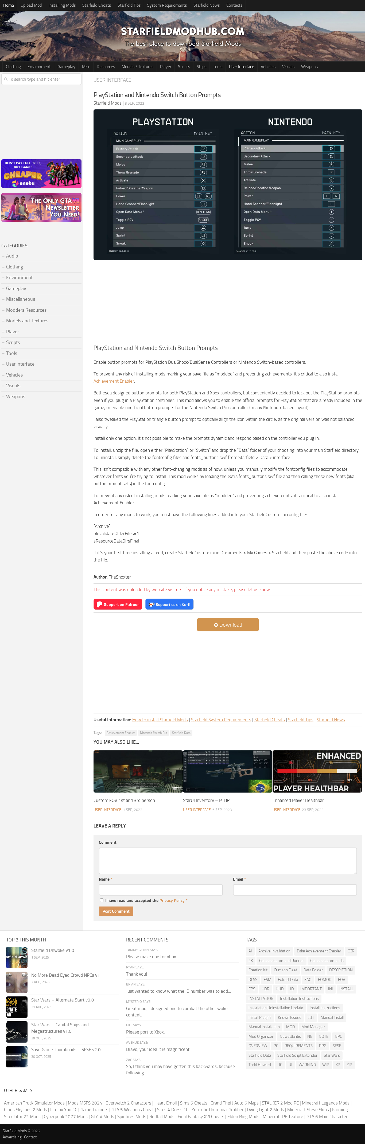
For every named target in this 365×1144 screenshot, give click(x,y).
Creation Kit (257, 970)
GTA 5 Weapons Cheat (132, 1109)
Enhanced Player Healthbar (298, 800)
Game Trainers (94, 1109)
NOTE (323, 1036)
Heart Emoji (165, 1103)
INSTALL (346, 989)
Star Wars (332, 1055)
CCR (351, 951)
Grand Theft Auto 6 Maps (235, 1103)
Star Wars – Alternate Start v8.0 (62, 1000)
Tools (217, 66)
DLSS (252, 979)
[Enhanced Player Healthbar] (317, 771)
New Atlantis (290, 1036)
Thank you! (136, 974)
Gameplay (66, 66)
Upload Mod (31, 5)
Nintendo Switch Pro (153, 733)
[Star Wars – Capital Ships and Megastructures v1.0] (17, 1032)
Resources (106, 66)
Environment (39, 66)
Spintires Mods (131, 1116)
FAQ (308, 979)
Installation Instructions (299, 998)
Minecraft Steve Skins (308, 1109)
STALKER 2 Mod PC (280, 1103)
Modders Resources (26, 310)
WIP (325, 1064)
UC (279, 1064)
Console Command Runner (281, 960)
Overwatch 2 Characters (128, 1103)
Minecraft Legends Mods (326, 1103)
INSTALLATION (261, 998)
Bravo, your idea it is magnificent (157, 1049)
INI (330, 989)
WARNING (307, 1064)
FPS (251, 989)
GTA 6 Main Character (327, 1116)
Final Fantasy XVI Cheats (201, 1116)
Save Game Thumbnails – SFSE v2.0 (66, 1049)
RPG (322, 1045)
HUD (280, 989)
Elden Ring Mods (243, 1116)
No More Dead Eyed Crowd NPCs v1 (65, 975)
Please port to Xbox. (145, 1032)
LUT (311, 1017)
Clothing (13, 66)
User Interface (241, 66)
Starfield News (206, 5)
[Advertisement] (228, 303)
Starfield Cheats (96, 5)
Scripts (184, 66)
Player (165, 66)
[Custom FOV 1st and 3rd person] (138, 771)
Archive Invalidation (274, 951)
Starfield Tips (129, 5)
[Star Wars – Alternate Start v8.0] (17, 1007)
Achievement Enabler (114, 381)
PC (276, 1045)
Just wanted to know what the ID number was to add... (178, 991)
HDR (265, 989)
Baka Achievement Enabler (319, 951)
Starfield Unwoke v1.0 (52, 950)
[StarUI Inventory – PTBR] (227, 771)
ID (292, 989)
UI (290, 1064)
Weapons (309, 66)
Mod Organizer (260, 1036)
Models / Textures (137, 66)
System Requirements (167, 5)
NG (309, 1036)
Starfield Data (181, 733)
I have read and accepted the (146, 900)
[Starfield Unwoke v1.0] (17, 957)
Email (239, 879)
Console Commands (327, 960)
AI (250, 951)
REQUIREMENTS (299, 1045)
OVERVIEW (257, 1045)
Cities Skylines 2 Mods (25, 1109)
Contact (30, 1137)
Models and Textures (27, 321)
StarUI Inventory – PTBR (206, 800)
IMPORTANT (311, 989)
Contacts (234, 5)
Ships (201, 66)
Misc (86, 66)
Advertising (12, 1137)
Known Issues (289, 1017)
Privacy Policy (172, 900)
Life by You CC (63, 1109)
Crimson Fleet (285, 970)
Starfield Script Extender (297, 1055)
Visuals (288, 66)
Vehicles (268, 66)
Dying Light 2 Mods (265, 1109)
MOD (290, 1026)
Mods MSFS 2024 (85, 1103)
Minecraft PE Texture (283, 1116)
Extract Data (288, 979)
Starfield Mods (15, 1131)
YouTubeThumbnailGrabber (218, 1109)
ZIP (349, 1064)
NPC (338, 1036)
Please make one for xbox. (151, 956)
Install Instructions (325, 1008)
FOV (341, 979)
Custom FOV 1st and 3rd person (124, 800)
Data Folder (313, 970)
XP (338, 1064)
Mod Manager (313, 1026)
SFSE (337, 1045)
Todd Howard (259, 1064)
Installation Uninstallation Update (275, 1008)
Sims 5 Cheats (193, 1103)
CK (250, 960)
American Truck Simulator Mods (34, 1103)
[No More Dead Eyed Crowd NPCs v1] (17, 982)
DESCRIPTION (341, 970)
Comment (108, 842)
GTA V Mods (102, 1116)
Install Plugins (259, 1017)
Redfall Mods (161, 1116)
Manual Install (332, 1017)
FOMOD (325, 979)
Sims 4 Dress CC (172, 1109)
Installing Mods (62, 5)
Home (8, 5)
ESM (267, 979)
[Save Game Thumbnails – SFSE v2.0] (17, 1056)
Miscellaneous (20, 299)
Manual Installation (264, 1026)
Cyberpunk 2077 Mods (66, 1116)
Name (105, 879)
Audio (12, 256)
